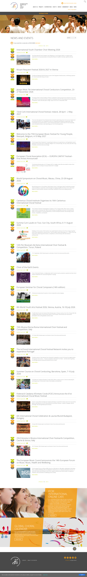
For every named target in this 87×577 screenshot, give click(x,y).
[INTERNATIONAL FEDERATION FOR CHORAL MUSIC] (15, 6)
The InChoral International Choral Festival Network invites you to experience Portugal (45, 350)
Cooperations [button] (48, 7)
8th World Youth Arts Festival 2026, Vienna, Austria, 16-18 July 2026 (46, 307)
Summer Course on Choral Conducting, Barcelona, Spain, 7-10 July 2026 (45, 372)
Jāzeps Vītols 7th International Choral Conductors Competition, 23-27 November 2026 (46, 90)
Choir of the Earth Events (27, 267)
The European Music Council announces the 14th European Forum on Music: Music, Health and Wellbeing (46, 461)
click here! (37, 43)
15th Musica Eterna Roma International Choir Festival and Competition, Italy (42, 328)
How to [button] (55, 7)
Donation (43, 13)
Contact (24, 560)
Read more (52, 515)
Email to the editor (32, 560)
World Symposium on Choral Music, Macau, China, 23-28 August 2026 (45, 179)
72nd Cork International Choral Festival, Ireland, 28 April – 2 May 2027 (45, 113)
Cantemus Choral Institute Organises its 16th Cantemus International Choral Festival (41, 201)
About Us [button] (35, 7)
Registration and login (70, 3)
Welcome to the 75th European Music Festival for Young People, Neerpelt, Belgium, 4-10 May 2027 (45, 135)
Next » (47, 45)
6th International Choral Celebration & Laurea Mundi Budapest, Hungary (44, 417)
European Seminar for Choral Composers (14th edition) (41, 287)
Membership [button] (65, 7)
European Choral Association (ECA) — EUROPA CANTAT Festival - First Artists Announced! (45, 157)
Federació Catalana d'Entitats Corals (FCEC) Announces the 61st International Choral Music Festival (44, 394)
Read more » (35, 59)
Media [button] (71, 7)
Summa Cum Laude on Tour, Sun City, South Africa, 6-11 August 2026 (45, 224)
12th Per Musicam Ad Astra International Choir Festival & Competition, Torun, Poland (41, 246)
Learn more (45, 574)
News (75, 7)
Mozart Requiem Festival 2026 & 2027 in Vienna (37, 69)
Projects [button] (41, 7)
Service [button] (59, 7)
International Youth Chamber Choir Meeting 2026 (38, 49)
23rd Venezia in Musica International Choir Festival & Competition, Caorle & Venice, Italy (46, 439)
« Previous (40, 45)
